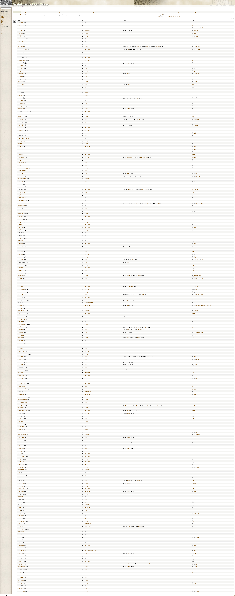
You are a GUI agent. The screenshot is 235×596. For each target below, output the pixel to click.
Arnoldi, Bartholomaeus (22, 481)
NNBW (195, 74)
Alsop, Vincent (20, 257)
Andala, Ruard (20, 337)
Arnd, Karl (19, 472)
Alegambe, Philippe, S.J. (22, 198)
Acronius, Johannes (21, 73)
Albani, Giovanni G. (21, 163)
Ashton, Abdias (20, 518)
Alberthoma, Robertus (21, 170)
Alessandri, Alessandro (21, 205)
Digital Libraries (3, 30)
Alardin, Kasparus (21, 162)
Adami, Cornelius (21, 86)
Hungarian (55, 15)
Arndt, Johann (20, 474)
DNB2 (199, 27)
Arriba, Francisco (20, 489)
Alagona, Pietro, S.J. (21, 152)
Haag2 (202, 27)
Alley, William (20, 248)
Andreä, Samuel (20, 356)
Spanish (70, 15)
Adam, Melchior (20, 81)
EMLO (202, 28)
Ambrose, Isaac (20, 299)
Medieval (162, 15)
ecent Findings (3, 13)
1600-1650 (167, 16)
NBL (196, 359)
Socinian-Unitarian (72, 14)
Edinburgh (128, 300)
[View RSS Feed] (6, 13)
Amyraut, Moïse (20, 332)
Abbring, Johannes (21, 35)
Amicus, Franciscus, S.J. (22, 313)
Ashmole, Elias (20, 516)
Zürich (128, 316)
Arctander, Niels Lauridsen (22, 447)
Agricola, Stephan (21, 136)
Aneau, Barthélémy (21, 375)
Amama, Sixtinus (20, 294)
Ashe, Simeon (20, 513)
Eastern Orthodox (39, 14)
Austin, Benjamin (21, 567)
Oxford (128, 30)
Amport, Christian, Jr (21, 326)
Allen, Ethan (20, 233)
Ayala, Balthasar (20, 582)
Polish (63, 15)
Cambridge (138, 203)
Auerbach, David (20, 559)
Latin (61, 15)
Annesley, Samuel (21, 394)
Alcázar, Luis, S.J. (21, 187)
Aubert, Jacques (20, 548)
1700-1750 (174, 16)
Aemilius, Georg (20, 117)
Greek (49, 15)
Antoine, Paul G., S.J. (21, 408)
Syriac (76, 15)
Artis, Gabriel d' (20, 497)
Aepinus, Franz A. (21, 119)
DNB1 (197, 27)
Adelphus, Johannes (21, 106)
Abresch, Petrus (20, 52)
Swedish (73, 15)
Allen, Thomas (20, 241)
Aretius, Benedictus (21, 454)
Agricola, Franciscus (21, 130)
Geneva (128, 214)
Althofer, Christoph (21, 270)
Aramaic (22, 15)
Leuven (128, 442)
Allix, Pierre (20, 253)
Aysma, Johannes (20, 588)
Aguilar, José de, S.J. (21, 140)
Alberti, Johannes (20, 173)
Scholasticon (198, 49)
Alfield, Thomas (20, 216)
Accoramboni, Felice (21, 60)
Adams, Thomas (20, 97)
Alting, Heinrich (20, 275)
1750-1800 (178, 16)
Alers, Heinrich (20, 202)
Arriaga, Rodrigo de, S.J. (22, 488)
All (170, 15)
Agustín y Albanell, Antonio (22, 141)
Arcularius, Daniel (21, 448)
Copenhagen (129, 526)
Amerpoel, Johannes (21, 303)
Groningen (139, 275)
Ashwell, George (20, 520)
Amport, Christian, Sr (21, 327)
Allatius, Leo (20, 224)
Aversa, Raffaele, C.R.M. (22, 575)
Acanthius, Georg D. (21, 54)
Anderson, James (20, 346)
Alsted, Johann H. (21, 259)
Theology (161, 14)
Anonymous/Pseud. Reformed (22, 399)
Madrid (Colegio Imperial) (144, 157)
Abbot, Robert (20, 30)
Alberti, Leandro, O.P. (21, 175)
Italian (58, 15)
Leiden (128, 173)
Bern (128, 280)
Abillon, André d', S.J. (21, 47)
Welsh (78, 15)
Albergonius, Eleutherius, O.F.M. (23, 168)
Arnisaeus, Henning (21, 475)
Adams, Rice (20, 95)
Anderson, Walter (20, 350)
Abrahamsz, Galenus (21, 51)
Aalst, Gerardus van (21, 24)
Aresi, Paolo (20, 453)
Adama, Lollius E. (21, 84)
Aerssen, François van (21, 124)
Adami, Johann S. (20, 87)
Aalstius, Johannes (21, 25)
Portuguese (66, 15)
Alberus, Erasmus (21, 181)
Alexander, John (20, 206)
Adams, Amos (20, 90)
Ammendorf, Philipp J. (21, 318)
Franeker (128, 73)
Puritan (55, 14)
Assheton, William (21, 531)
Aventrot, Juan (20, 572)
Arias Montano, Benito (21, 461)
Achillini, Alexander (21, 66)
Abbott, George (20, 33)
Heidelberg (128, 63)
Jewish (43, 14)
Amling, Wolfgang (21, 315)
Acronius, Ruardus (21, 74)
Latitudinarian (47, 14)
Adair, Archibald (20, 76)
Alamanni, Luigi (20, 156)
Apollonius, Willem (21, 418)
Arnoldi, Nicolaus (21, 483)
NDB (204, 27)
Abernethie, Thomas (21, 38)
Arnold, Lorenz (20, 478)
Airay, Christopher (21, 149)
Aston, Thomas (20, 536)
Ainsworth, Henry (21, 146)
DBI (192, 60)
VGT (199, 121)
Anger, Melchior (20, 381)
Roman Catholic (65, 14)
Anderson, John (20, 348)
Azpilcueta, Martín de (21, 591)
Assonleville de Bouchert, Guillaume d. (24, 532)
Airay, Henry (20, 151)
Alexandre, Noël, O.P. (21, 211)
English (34, 15)
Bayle (197, 28)
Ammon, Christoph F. (21, 319)
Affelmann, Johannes (21, 125)
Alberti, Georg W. (21, 171)
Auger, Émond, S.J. (21, 561)
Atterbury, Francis (21, 544)
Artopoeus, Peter (20, 502)
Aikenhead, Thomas (21, 144)
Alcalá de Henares (129, 157)
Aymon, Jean (20, 586)
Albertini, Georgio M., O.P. (22, 178)
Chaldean (25, 15)
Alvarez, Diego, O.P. (21, 286)
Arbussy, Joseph (20, 435)
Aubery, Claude (20, 553)
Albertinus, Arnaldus (21, 179)
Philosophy (165, 14)
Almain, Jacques (20, 254)
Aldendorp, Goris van (21, 192)
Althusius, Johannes (21, 272)
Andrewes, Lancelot (21, 373)
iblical (2, 22)
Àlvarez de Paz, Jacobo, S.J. (22, 287)
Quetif (193, 578)
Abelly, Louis (20, 36)
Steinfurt (135, 272)
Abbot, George (20, 28)
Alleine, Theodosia (21, 229)
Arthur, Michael (20, 496)
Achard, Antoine (20, 62)
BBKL (197, 36)
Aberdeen (128, 342)
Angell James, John (21, 377)
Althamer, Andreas (21, 268)
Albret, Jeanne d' (20, 184)
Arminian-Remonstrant (29, 14)
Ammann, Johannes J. (21, 316)
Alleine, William (20, 230)
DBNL (193, 25)
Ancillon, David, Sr (21, 335)
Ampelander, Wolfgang (21, 324)
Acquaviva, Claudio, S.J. (22, 71)
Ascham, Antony (20, 507)
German (46, 15)
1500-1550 (159, 16)
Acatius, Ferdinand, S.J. (21, 55)
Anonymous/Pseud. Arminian (22, 397)
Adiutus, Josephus (21, 108)
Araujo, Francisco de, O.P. (22, 434)
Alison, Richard (20, 219)
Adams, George (20, 93)
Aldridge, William (21, 197)
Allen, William (20, 243)
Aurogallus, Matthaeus (21, 566)
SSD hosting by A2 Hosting (231, 595)
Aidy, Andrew (20, 143)
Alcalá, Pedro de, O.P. (21, 186)
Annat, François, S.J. (21, 392)
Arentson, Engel (20, 451)
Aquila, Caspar (20, 432)
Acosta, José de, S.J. (21, 70)
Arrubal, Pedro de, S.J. (21, 493)
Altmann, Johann (20, 281)
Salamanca (128, 194)
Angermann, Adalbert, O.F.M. (22, 383)
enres (2, 20)
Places (2, 16)
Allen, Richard (20, 238)
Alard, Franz (20, 159)
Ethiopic (37, 15)
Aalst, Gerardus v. (21, 22)
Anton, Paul (20, 412)
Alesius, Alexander (21, 203)
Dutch (32, 15)
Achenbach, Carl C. (21, 63)
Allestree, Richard (21, 246)
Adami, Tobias (20, 89)
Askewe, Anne (20, 524)
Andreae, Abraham (21, 359)
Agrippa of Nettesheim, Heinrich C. (23, 138)
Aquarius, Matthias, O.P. (22, 431)
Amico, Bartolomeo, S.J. (22, 310)
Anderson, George (21, 343)
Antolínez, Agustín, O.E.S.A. (22, 410)
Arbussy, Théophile (21, 437)
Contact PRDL (14, 595)
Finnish (40, 15)
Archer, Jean (20, 443)
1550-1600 (163, 16)
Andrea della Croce (21, 357)
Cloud (23, 18)
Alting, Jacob (20, 276)
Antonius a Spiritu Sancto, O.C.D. (23, 415)
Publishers (2, 17)
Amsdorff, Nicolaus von (21, 330)
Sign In (233, 1)
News (2, 33)
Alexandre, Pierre (21, 213)
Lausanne (128, 329)
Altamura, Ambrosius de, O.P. (22, 260)
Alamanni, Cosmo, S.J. (21, 154)
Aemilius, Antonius (21, 116)
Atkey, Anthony (20, 542)
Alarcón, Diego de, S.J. (21, 157)
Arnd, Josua (20, 470)
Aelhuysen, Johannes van (22, 114)
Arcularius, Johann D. (21, 450)
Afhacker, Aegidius (21, 127)
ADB (196, 46)
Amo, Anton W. (20, 321)
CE (198, 36)
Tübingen (128, 364)
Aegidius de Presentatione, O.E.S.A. (23, 113)
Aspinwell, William (21, 529)
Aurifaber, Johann (20, 564)
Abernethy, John (20, 39)
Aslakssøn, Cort (20, 526)
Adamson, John (20, 101)
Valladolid (128, 410)
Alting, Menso (20, 278)
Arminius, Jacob (20, 462)
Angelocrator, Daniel (21, 378)
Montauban (128, 435)
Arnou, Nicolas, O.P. (21, 485)
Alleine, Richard (20, 227)
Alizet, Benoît (20, 221)
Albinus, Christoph (21, 183)
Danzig (147, 46)
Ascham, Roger (20, 509)
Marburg (137, 356)
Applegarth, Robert (21, 424)
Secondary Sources (4, 27)
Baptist (35, 14)
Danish (29, 15)
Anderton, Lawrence (21, 351)
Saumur (128, 332)
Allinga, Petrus (20, 251)
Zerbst (127, 315)
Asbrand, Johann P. (21, 505)
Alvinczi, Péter (20, 291)
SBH (198, 359)
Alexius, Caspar (20, 214)
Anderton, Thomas (21, 353)
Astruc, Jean (20, 537)
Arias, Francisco (20, 459)
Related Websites (3, 31)
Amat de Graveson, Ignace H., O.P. (23, 295)
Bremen (128, 202)
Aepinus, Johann (20, 121)
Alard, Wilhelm (20, 160)
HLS (195, 62)
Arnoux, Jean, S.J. (21, 486)
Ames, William (20, 305)
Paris (128, 49)
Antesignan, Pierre (21, 407)
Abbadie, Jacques (20, 27)
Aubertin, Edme (20, 551)
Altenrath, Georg (20, 264)
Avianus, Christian (21, 577)
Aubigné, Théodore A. (21, 555)
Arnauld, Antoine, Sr (21, 469)
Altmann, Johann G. (21, 280)
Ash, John (19, 510)
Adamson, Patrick (21, 103)
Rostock (128, 119)
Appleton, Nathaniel (21, 426)
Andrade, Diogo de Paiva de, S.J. (23, 354)
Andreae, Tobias (20, 369)
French (43, 15)
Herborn (132, 259)
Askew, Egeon (20, 523)
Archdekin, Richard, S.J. (22, 442)
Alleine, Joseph (20, 225)
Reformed (60, 14)
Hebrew (51, 15)
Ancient (159, 15)
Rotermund (193, 202)
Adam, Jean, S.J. (20, 78)
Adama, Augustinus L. (21, 82)
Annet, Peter (20, 396)
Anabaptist (20, 14)
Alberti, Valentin (20, 176)
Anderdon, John (20, 340)
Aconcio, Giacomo (21, 68)
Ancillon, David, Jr (21, 334)
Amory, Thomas (20, 322)
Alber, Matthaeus (20, 165)
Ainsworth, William (21, 148)
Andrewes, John (20, 372)
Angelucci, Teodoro (21, 380)
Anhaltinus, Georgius (21, 386)
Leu (199, 280)
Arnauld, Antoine (20, 467)
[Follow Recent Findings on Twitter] (7, 13)
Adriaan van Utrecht (21, 109)
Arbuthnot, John (20, 439)
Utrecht (128, 116)
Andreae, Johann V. (21, 365)
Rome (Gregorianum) (130, 70)
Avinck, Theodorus (21, 580)
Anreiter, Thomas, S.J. (21, 405)
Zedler (199, 46)
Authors (2, 14)
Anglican (23, 14)
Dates (2, 18)
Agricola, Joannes (21, 132)
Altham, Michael (20, 267)
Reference (2, 29)
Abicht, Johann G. (21, 46)
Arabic (19, 15)
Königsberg (148, 563)
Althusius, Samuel (21, 273)
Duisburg (128, 318)
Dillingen (126, 405)
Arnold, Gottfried (20, 477)
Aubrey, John (20, 556)
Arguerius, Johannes (21, 458)
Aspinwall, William (21, 528)
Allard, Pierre (20, 222)
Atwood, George (20, 547)
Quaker (57, 14)
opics (2, 21)
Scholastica (2, 24)
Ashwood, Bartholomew (22, 521)
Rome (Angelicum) (130, 286)
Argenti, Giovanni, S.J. (21, 456)
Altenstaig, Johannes (21, 265)
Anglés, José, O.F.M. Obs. (22, 384)
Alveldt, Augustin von (21, 289)
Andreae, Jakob (20, 364)
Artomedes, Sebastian (21, 501)
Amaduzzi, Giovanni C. (21, 292)
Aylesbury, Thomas (21, 583)
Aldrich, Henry (20, 195)
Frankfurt (148, 203)
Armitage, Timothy (21, 464)
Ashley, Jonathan (20, 515)
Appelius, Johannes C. (21, 423)
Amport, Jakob (20, 329)
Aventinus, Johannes (21, 571)
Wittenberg (158, 46)
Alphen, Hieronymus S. (21, 256)
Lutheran (51, 14)
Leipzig (128, 46)
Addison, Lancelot (21, 105)
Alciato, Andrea (20, 190)
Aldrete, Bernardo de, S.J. (22, 194)
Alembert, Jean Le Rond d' (22, 200)
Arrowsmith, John (21, 491)
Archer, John (20, 445)
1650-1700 (170, 16)
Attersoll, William (21, 545)
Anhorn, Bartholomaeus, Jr (22, 388)
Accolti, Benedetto (21, 59)
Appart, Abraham (20, 421)
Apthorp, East (20, 429)
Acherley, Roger (20, 65)
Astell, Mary (20, 534)
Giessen (128, 477)
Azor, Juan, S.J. (20, 590)
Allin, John (19, 249)
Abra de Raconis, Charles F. (22, 49)
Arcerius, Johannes (21, 440)
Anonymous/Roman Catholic (22, 404)
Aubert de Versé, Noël (21, 550)
